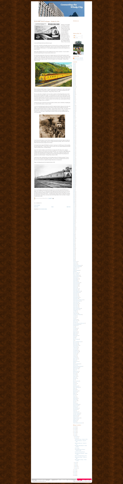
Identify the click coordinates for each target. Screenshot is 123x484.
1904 (74, 122)
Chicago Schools (75, 302)
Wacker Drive (75, 416)
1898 (74, 115)
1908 (74, 127)
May (75, 463)
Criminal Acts (75, 319)
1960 (74, 191)
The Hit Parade (75, 409)
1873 (74, 84)
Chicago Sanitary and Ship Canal (78, 299)
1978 (74, 213)
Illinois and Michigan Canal (77, 341)
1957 (74, 187)
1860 (74, 72)
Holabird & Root (75, 335)
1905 (74, 123)
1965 (74, 197)
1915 (74, 136)
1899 (74, 116)
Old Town (74, 377)
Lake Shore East (75, 352)
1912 (74, 132)
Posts (75, 35)
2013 (75, 469)
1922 (74, 144)
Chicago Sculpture (76, 303)
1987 (74, 224)
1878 (74, 89)
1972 (74, 206)
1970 (74, 203)
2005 (74, 243)
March (76, 466)
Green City (74, 330)
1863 (74, 75)
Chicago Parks (75, 293)
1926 (74, 149)
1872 (74, 83)
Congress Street (75, 313)
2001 (74, 238)
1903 (74, 121)
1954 (74, 184)
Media (74, 362)
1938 (74, 164)
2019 (74, 260)
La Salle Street (75, 347)
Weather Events (75, 419)
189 (73, 104)
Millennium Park (75, 371)
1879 (74, 90)
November (76, 436)
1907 (74, 126)
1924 (74, 147)
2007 (74, 245)
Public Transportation (76, 387)
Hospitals (74, 336)
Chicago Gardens (75, 288)
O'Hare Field (75, 376)
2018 (74, 259)
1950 (74, 179)
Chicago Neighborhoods (76, 291)
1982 (74, 218)
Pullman (74, 388)
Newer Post (36, 206)
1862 (74, 74)
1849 (74, 64)
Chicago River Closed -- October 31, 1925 (81, 439)
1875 (74, 85)
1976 (74, 211)
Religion (74, 393)
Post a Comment (37, 205)
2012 (74, 251)
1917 (74, 138)
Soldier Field (75, 399)
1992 (74, 229)
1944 (74, 171)
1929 (74, 153)
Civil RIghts (75, 310)
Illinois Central (75, 344)
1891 (74, 106)
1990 (74, 227)
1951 (74, 180)
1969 (74, 202)
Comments (76, 37)
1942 (74, 169)
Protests (74, 384)
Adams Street (75, 261)
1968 (74, 201)
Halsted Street (75, 331)
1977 (74, 212)
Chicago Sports (75, 304)
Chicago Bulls (75, 280)
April (76, 465)
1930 (74, 154)
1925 (74, 148)
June (75, 462)
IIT (73, 340)
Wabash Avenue (75, 415)
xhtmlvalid (89, 481)
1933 (74, 158)
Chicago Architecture (76, 276)
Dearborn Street (75, 320)
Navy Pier (74, 374)
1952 (74, 181)
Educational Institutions (76, 324)
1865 (74, 78)
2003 (74, 240)
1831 (74, 63)
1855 (74, 67)
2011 (74, 250)
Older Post (68, 206)
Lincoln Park (75, 357)
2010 (74, 249)
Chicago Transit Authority (77, 308)
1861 (74, 73)
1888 (74, 101)
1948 (74, 176)
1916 (74, 137)
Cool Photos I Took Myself (77, 314)
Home (52, 206)
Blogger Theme (75, 481)
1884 (74, 96)
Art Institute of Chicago (76, 266)
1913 (74, 133)
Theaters (74, 410)
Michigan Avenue (75, 367)
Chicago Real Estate (76, 297)
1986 (74, 223)
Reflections (74, 392)
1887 (74, 100)
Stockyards (74, 403)
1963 (74, 195)
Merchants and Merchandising (77, 366)
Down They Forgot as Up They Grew (78, 323)
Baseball (74, 271)
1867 (74, 80)
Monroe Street (75, 372)
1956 (74, 186)
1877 (74, 88)
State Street (74, 400)
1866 (74, 79)
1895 (74, 111)
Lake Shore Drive (75, 351)
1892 (74, 107)
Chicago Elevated (75, 283)
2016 (74, 256)
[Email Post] (53, 198)
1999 (74, 235)
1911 (74, 131)
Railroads (74, 389)
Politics (74, 382)
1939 (74, 165)
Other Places (75, 378)
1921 (74, 143)
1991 (74, 228)
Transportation (75, 411)
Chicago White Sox (76, 309)
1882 (74, 94)
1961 (74, 192)
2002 (74, 239)
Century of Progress (76, 275)
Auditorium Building (76, 270)
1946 (74, 174)
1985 (74, 222)
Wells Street (75, 420)
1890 (74, 105)
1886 (74, 99)
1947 (74, 175)
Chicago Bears (75, 277)
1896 (74, 112)
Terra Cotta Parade (76, 408)
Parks (74, 379)
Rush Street (74, 394)
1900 (74, 117)
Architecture (75, 264)
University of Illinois (76, 414)
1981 (74, 217)
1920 (74, 142)
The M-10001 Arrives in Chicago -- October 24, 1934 (46, 21)
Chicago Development (76, 282)
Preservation (75, 383)
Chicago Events (75, 286)
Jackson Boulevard (76, 345)
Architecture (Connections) (77, 265)
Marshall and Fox (75, 361)
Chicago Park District (76, 292)
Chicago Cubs (75, 281)
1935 (74, 160)
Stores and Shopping (76, 404)
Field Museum (75, 325)
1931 (74, 155)
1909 (74, 128)
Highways (74, 334)
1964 (74, 196)
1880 (74, 91)
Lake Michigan (75, 350)
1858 (74, 69)
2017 (75, 431)
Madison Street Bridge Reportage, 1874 (81, 455)
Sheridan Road (75, 398)
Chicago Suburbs (75, 307)
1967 (74, 200)
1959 (74, 190)
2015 (74, 255)
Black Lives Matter (76, 272)
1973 (74, 207)
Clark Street (75, 312)
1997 (74, 233)
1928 (74, 152)
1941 (74, 168)
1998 (74, 234)
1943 (74, 170)
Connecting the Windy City (42, 481)
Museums (74, 373)
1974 (74, 208)
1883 (74, 95)
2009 (74, 248)
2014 (74, 254)
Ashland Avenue (75, 267)
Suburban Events (75, 405)
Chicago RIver (75, 298)
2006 (74, 244)
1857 (74, 68)
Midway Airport (75, 368)
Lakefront (74, 355)
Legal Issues (75, 356)
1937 (74, 163)
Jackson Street (75, 346)
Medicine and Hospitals (76, 363)
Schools (74, 395)
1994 (74, 232)
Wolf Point (74, 421)
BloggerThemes (81, 481)
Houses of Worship (76, 339)
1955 (74, 185)
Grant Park (74, 329)
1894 (74, 110)
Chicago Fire (75, 287)
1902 (74, 120)
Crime (74, 318)
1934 (74, 159)
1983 (74, 219)
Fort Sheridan (75, 328)
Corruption (74, 315)
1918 (74, 139)
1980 (74, 216)
